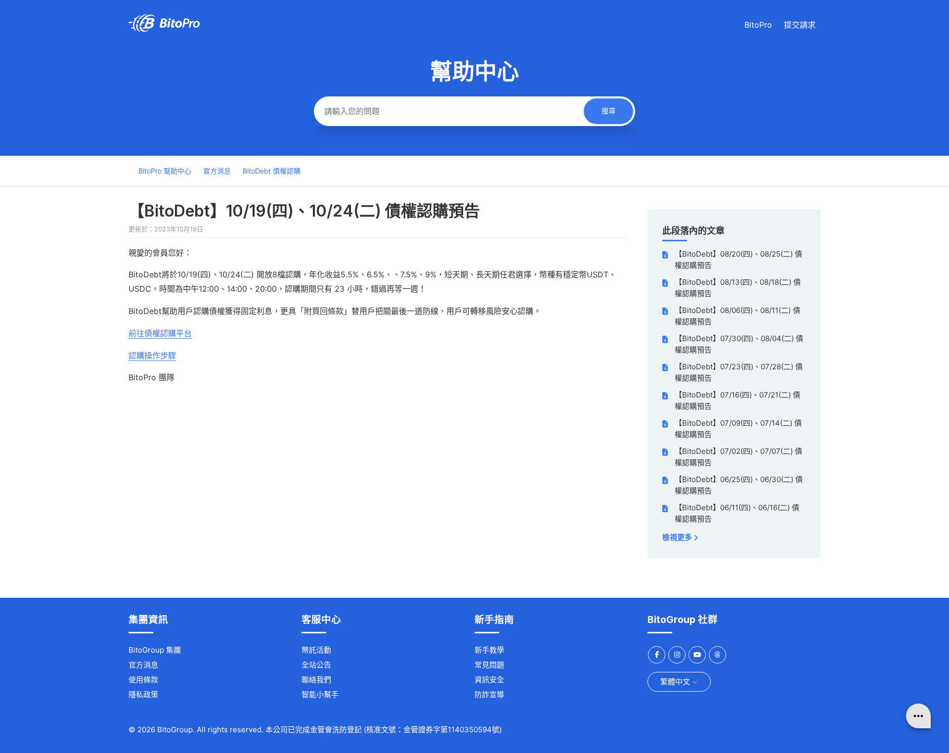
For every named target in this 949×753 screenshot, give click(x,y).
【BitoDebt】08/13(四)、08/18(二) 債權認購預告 (738, 287)
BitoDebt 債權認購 (272, 171)
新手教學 (489, 650)
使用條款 (143, 679)
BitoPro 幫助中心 (164, 171)
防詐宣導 (489, 694)
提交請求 (800, 25)
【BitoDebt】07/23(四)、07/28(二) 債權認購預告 (739, 372)
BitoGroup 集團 (155, 650)
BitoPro (758, 25)
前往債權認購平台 (160, 333)
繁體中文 (676, 681)
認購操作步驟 (152, 355)
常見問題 (489, 664)
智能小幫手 (320, 694)
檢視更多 (677, 537)
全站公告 (316, 664)
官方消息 (217, 171)
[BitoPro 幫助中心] (164, 29)
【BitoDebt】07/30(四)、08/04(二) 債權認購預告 (739, 344)
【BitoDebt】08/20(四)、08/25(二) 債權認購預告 (738, 259)
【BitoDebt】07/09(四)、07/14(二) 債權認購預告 (738, 428)
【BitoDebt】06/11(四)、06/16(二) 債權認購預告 (737, 513)
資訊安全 (489, 679)
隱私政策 (143, 694)
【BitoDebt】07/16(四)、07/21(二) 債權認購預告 (737, 400)
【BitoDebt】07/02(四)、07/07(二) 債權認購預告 (738, 456)
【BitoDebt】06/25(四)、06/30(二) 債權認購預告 (739, 485)
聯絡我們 (316, 679)
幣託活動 (316, 650)
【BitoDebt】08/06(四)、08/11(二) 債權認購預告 (737, 316)
